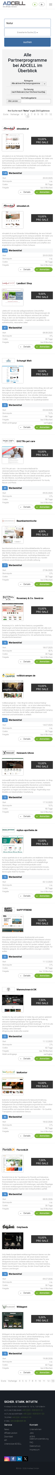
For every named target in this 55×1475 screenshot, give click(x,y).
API (5, 1440)
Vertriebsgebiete (28, 98)
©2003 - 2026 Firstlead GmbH (27, 1468)
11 (46, 114)
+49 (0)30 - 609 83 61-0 (32, 1410)
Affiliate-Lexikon (10, 1433)
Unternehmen (35, 1429)
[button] (27, 42)
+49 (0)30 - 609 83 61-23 (33, 1414)
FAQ (31, 1442)
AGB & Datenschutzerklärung (39, 1437)
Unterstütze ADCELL (12, 1444)
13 (27, 116)
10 (42, 114)
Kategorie (28, 81)
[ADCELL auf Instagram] (7, 1458)
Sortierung (28, 89)
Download (8, 1436)
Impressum (35, 1450)
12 (51, 114)
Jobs (32, 1433)
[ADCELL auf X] (25, 1458)
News (6, 1429)
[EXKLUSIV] (12, 462)
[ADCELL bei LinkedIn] (19, 1458)
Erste (5, 114)
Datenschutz (35, 1446)
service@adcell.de (18, 1421)
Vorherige (14, 114)
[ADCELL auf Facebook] (13, 1458)
